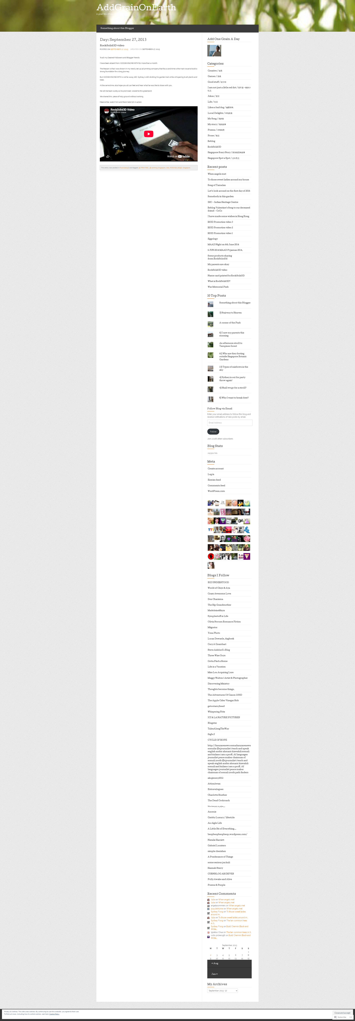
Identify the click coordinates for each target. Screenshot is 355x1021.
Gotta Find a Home (218, 661)
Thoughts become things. (221, 689)
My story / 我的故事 (217, 125)
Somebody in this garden (221, 197)
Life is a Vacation (217, 667)
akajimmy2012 (215, 778)
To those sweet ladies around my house (228, 180)
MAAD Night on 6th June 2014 (223, 245)
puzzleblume (217, 908)
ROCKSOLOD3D (176, 168)
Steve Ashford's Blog (219, 650)
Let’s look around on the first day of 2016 (229, 191)
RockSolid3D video (112, 46)
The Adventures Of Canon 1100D (225, 695)
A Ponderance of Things (220, 857)
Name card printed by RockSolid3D (226, 276)
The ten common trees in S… (239, 932)
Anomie (212, 812)
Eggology (213, 239)
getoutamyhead (216, 706)
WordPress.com (216, 491)
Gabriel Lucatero (217, 846)
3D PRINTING (144, 168)
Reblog (211, 141)
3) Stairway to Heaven (230, 313)
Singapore (186, 168)
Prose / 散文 (214, 136)
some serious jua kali (219, 863)
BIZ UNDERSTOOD (218, 583)
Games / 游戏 (214, 77)
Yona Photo (214, 633)
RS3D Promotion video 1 (220, 234)
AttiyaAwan (214, 784)
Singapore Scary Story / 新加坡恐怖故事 (226, 153)
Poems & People (216, 885)
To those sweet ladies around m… (233, 917)
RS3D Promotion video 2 (220, 228)
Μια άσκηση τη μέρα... (216, 806)
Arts (167, 168)
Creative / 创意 (215, 71)
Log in (211, 475)
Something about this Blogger (117, 28)
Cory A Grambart (217, 644)
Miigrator (212, 628)
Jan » (214, 974)
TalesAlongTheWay (218, 729)
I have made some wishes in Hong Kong (228, 217)
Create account (216, 469)
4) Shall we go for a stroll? (232, 388)
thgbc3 (211, 734)
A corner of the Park (230, 323)
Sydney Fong (217, 912)
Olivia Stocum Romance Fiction (224, 622)
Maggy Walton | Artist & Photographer (228, 678)
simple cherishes (217, 851)
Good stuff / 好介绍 (217, 82)
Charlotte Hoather (217, 795)
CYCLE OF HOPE (217, 740)
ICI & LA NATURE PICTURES (224, 718)
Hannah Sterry (215, 868)
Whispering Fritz (216, 712)
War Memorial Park (218, 287)
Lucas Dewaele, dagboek (221, 639)
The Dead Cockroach (219, 801)
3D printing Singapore (157, 168)
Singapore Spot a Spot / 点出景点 (223, 158)
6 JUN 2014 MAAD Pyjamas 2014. (225, 250)
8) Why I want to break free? (234, 398)
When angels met (217, 174)
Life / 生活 (213, 102)
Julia (213, 899)
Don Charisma (215, 599)
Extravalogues (215, 790)
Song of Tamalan (217, 185)
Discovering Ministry (218, 684)
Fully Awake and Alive (220, 880)
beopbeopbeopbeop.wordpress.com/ (227, 835)
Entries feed (214, 480)
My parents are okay (218, 265)
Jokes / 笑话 (213, 96)
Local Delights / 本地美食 (220, 113)
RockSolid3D (124, 168)
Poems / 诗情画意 (216, 130)
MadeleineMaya (216, 611)
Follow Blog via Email (219, 409)
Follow (213, 432)
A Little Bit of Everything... (222, 829)
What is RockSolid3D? (219, 281)
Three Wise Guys (216, 656)
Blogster (212, 723)
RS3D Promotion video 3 (220, 222)
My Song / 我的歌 (216, 119)
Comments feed (216, 486)
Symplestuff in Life (218, 616)
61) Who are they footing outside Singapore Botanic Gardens (233, 357)
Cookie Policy (54, 1014)
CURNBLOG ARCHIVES (221, 874)
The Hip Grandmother (219, 605)
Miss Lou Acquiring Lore (221, 673)
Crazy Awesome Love (219, 594)
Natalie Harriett (216, 840)
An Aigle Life (215, 823)
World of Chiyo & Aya (219, 588)
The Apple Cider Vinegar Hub (223, 701)
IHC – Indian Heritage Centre (223, 202)
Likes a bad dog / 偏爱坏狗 (220, 108)
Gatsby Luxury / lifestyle (221, 818)
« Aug (214, 964)
